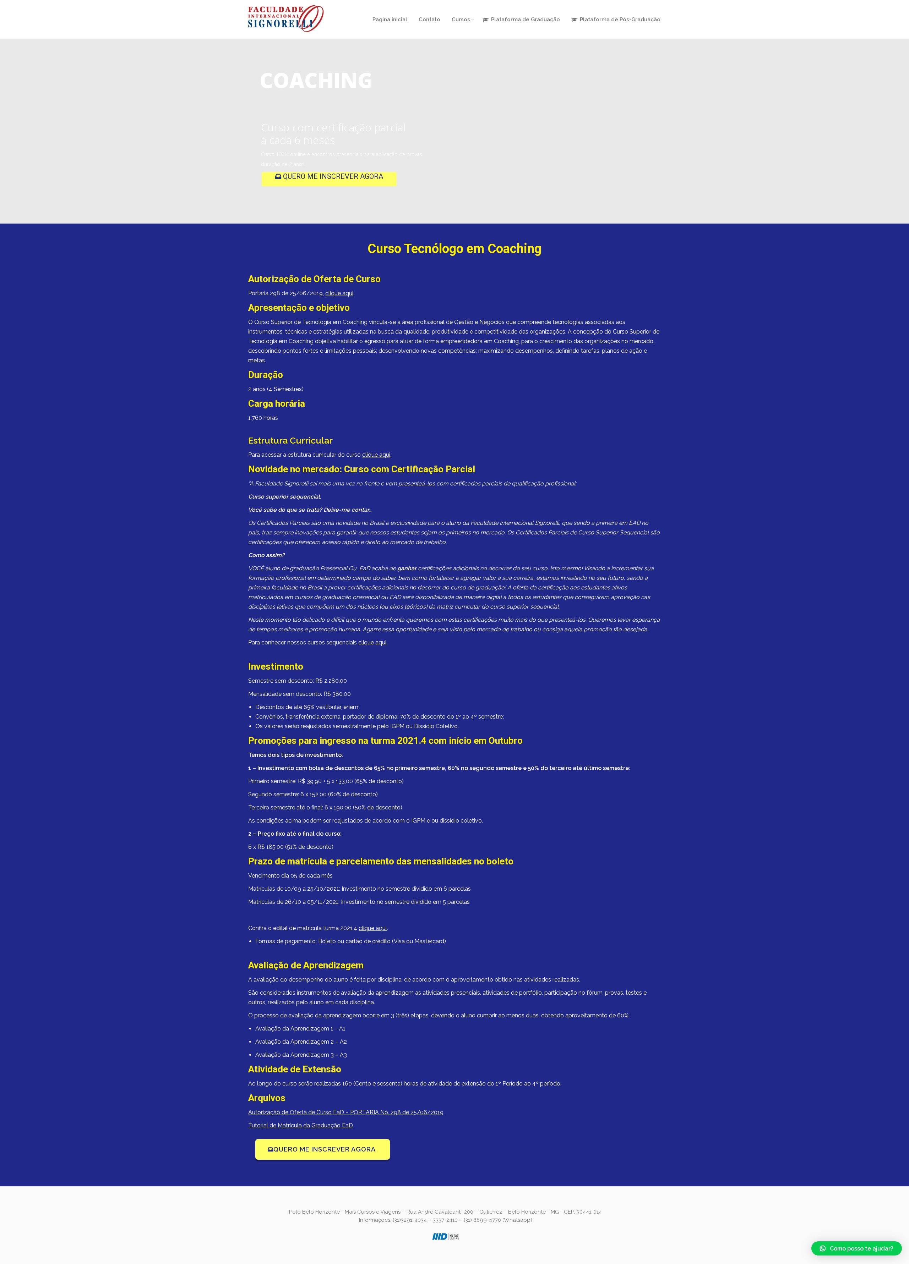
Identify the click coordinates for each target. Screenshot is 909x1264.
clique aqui (339, 293)
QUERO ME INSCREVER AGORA (332, 176)
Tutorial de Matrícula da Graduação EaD (300, 1125)
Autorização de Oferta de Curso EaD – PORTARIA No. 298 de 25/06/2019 (345, 1112)
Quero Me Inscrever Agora (325, 1149)
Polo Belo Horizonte (314, 1212)
